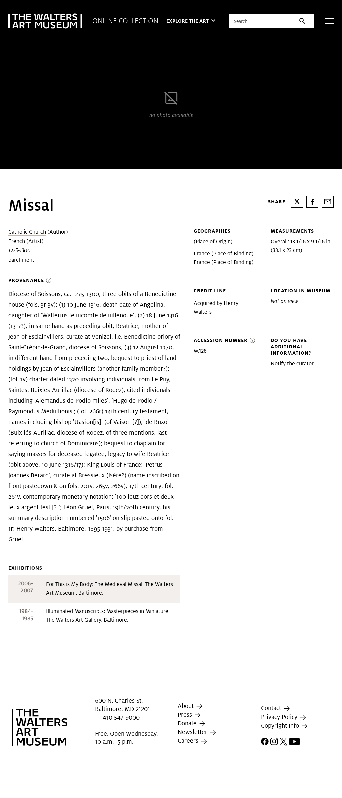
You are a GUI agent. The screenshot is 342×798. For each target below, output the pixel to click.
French (16, 241)
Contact (272, 708)
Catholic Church (27, 231)
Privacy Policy (280, 717)
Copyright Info (281, 725)
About (186, 706)
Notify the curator (292, 363)
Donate (188, 723)
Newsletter (193, 732)
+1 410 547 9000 (117, 717)
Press (186, 714)
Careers (189, 741)
